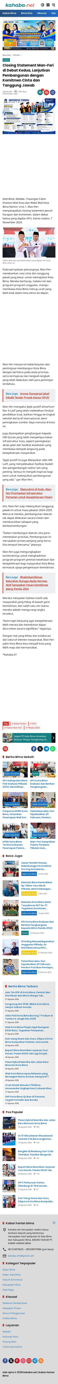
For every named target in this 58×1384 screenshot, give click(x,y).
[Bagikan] (52, 92)
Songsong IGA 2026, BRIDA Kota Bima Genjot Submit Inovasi (27, 1006)
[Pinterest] (17, 1360)
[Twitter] (40, 749)
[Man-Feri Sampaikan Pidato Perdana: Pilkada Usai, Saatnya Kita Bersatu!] (42, 831)
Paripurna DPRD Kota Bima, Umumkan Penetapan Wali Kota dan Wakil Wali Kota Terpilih (15, 814)
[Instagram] (23, 1360)
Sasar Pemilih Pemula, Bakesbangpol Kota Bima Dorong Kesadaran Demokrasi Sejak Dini (36, 867)
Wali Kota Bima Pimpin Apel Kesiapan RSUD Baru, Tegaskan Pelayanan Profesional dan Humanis (27, 1029)
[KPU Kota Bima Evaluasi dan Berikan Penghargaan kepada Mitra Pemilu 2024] (42, 769)
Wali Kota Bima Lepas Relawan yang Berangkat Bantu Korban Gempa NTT (27, 1075)
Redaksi (7, 1331)
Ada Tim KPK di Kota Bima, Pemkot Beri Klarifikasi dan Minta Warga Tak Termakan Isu (27, 994)
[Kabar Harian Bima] (20, 4)
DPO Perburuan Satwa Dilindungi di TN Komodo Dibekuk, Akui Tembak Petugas (36, 1184)
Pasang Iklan (9, 1341)
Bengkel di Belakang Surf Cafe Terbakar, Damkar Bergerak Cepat (35, 1153)
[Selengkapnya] (54, 1222)
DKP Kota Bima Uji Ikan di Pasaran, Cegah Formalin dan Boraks (25, 1098)
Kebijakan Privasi (12, 1308)
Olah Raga (8, 1289)
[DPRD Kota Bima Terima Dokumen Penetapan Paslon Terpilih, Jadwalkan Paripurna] (15, 831)
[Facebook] (34, 749)
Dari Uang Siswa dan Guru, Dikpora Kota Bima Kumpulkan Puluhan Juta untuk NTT (29, 1040)
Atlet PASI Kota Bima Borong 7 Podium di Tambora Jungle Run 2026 (29, 1017)
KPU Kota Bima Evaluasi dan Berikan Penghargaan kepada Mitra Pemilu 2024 (42, 784)
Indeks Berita (10, 1318)
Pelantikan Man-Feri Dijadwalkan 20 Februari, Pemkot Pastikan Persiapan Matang (42, 814)
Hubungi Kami (10, 1336)
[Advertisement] (29, 163)
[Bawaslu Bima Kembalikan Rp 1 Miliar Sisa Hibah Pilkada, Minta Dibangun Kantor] (11, 888)
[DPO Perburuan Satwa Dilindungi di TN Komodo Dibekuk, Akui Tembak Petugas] (9, 1185)
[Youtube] (29, 1360)
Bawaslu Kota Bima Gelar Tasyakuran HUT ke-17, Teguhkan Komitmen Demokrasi (36, 906)
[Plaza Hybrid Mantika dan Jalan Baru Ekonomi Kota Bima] (9, 1123)
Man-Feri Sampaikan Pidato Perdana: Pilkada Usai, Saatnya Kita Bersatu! (42, 845)
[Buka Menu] (48, 5)
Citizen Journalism (12, 1346)
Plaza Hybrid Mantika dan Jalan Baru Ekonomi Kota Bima (26, 1064)
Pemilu (6, 60)
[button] (42, 5)
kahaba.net (7, 91)
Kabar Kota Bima (12, 773)
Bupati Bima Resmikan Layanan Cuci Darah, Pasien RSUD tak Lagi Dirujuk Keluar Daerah (26, 1052)
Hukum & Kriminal (12, 1279)
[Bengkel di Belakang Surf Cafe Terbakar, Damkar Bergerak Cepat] (9, 1154)
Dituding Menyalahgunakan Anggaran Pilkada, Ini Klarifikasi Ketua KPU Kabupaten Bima (37, 946)
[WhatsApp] (52, 749)
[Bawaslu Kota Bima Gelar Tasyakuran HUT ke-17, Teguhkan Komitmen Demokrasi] (11, 908)
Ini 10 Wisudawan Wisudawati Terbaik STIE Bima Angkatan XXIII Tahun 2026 (35, 1137)
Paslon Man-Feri (14, 727)
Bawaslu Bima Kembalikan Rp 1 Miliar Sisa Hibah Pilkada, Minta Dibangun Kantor (36, 887)
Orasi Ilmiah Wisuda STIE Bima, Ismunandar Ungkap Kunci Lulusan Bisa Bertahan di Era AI (28, 1087)
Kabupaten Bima (29, 893)
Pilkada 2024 (33, 727)
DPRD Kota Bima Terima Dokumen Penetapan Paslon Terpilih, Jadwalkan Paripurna (14, 845)
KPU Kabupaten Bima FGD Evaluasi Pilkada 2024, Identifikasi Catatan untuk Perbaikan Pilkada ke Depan (15, 784)
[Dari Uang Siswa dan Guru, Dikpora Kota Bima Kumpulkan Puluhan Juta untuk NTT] (9, 1201)
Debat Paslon (20, 723)
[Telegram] (46, 749)
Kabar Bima (9, 1269)
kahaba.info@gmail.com (21, 1255)
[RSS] (41, 1360)
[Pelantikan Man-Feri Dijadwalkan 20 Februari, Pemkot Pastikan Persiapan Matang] (42, 800)
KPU (34, 723)
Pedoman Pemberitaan (15, 1303)
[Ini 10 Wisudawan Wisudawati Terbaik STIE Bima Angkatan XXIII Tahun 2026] (9, 1138)
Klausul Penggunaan (14, 1313)
